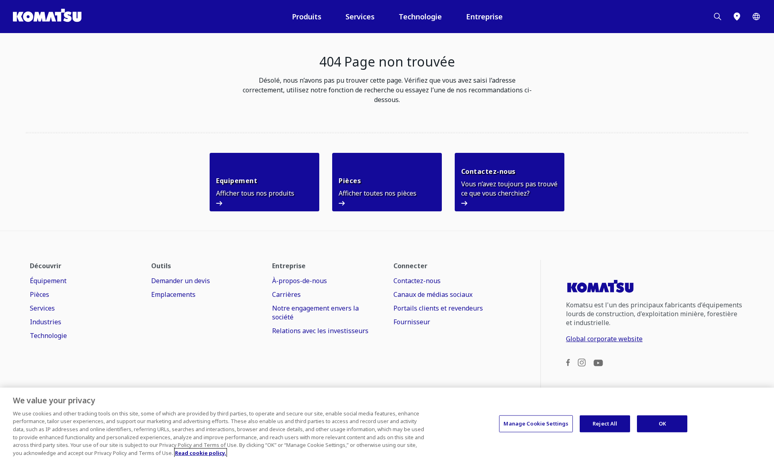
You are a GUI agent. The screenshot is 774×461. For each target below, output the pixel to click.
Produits (306, 16)
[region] (387, 424)
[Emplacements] (737, 16)
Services (360, 16)
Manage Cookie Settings (536, 423)
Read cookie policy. (200, 452)
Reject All (605, 423)
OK (662, 423)
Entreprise (484, 16)
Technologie (420, 16)
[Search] (717, 16)
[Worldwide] (756, 16)
